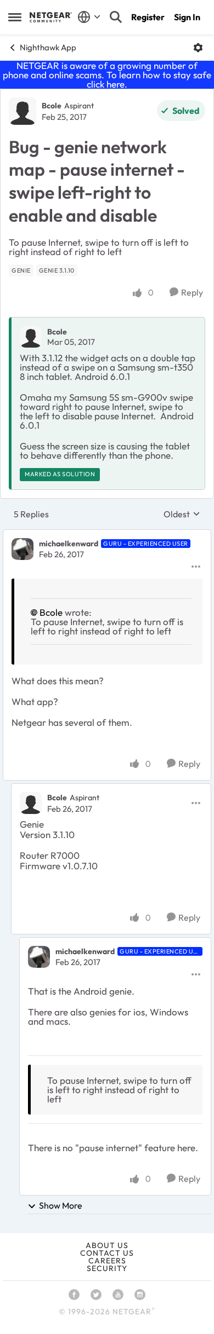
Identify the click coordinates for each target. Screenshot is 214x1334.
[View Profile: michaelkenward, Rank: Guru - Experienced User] (22, 549)
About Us (107, 1245)
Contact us (107, 1253)
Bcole (51, 105)
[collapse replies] (107, 534)
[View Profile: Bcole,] (31, 337)
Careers (107, 1261)
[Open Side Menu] (15, 17)
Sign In (187, 16)
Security (107, 1268)
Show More (60, 1205)
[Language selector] (89, 17)
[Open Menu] (198, 47)
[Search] (115, 17)
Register (148, 16)
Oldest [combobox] (182, 514)
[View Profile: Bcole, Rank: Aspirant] (22, 111)
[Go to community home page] (51, 17)
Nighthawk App (48, 47)
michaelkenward (68, 543)
